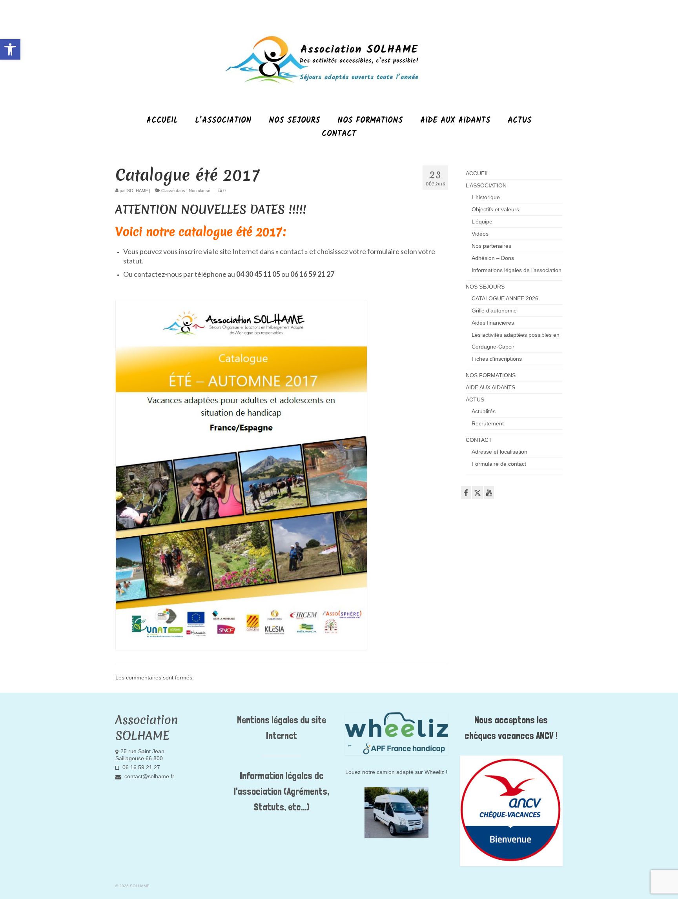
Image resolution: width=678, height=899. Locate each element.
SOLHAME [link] (137, 190)
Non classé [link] (199, 190)
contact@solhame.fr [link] (148, 776)
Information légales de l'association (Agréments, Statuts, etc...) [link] (281, 791)
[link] (10, 49)
